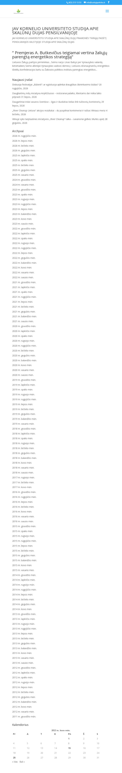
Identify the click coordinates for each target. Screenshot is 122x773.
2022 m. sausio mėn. (23, 277)
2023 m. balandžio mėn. (24, 213)
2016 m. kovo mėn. (22, 511)
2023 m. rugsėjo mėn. (23, 199)
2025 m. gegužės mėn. (23, 170)
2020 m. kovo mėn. (22, 365)
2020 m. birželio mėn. (23, 350)
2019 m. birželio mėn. (23, 409)
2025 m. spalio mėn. (22, 160)
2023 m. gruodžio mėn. (24, 189)
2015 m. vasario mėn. (23, 570)
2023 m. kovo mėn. (22, 218)
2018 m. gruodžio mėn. (24, 428)
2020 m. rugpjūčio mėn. (24, 345)
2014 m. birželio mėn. (23, 599)
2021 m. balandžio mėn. (24, 316)
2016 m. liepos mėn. (22, 501)
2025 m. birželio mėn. (23, 165)
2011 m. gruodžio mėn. (24, 716)
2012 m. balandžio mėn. (24, 701)
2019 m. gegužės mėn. (23, 413)
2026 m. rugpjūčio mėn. (24, 135)
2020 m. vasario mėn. (23, 370)
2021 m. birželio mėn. (23, 306)
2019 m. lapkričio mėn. (23, 384)
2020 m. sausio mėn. (23, 374)
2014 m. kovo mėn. (22, 609)
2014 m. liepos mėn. (22, 594)
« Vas (15, 761)
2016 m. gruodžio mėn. (24, 492)
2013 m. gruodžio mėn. (24, 614)
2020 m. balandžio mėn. (24, 360)
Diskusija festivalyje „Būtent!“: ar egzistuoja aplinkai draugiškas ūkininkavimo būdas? (55, 84)
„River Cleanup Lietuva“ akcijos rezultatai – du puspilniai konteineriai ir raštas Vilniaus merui (58, 110)
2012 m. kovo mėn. (22, 706)
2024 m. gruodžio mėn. (24, 179)
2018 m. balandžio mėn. (24, 457)
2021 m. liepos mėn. (22, 301)
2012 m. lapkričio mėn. (23, 672)
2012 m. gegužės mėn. (23, 697)
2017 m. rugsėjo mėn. (23, 477)
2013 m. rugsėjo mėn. (23, 623)
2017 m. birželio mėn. (23, 482)
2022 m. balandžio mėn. (24, 262)
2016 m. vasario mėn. (23, 516)
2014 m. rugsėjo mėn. (23, 584)
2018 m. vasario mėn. (23, 467)
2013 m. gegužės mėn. (23, 643)
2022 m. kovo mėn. (22, 267)
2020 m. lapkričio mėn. (23, 331)
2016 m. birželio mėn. (23, 506)
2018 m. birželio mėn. (23, 448)
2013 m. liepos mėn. (22, 633)
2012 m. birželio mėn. (23, 692)
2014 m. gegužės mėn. (23, 604)
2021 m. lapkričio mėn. (23, 287)
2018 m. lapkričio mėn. (23, 433)
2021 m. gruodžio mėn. (24, 282)
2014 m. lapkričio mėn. (23, 579)
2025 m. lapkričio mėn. (23, 155)
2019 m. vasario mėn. (23, 423)
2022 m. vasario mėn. (23, 272)
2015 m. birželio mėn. (23, 550)
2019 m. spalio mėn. (22, 389)
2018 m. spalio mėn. (22, 438)
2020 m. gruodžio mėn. (24, 326)
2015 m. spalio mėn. (22, 531)
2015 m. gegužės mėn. (23, 555)
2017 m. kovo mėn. (22, 487)
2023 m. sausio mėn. (23, 223)
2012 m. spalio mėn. (22, 677)
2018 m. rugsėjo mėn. (23, 443)
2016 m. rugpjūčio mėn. (24, 496)
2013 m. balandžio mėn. (24, 648)
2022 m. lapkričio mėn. (23, 233)
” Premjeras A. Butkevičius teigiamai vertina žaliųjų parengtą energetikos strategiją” (59, 55)
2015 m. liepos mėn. (22, 545)
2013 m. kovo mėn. (22, 652)
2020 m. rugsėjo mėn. (23, 340)
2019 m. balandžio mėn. (24, 418)
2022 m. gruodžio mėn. (24, 228)
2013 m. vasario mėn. (23, 657)
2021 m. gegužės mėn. (23, 311)
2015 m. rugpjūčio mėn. (24, 540)
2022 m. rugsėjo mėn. (23, 243)
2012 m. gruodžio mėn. (24, 667)
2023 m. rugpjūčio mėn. (24, 204)
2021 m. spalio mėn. (22, 291)
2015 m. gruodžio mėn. (24, 526)
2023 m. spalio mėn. (22, 194)
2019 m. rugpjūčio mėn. (24, 399)
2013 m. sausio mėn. (23, 662)
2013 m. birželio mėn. (23, 638)
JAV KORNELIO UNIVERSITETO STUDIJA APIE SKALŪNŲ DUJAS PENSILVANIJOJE (55, 30)
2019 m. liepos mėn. (22, 404)
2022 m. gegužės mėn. (23, 257)
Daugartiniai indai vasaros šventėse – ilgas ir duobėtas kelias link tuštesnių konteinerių (56, 101)
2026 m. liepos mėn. (22, 140)
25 (14, 757)
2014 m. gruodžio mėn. (24, 575)
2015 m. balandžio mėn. (24, 560)
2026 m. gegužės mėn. (23, 150)
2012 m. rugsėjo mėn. (23, 682)
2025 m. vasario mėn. (23, 174)
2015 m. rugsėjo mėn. (23, 535)
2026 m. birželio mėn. (23, 145)
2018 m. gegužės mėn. (23, 453)
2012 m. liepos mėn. (22, 687)
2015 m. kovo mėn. (22, 565)
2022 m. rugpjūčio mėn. (24, 248)
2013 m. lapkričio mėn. (23, 618)
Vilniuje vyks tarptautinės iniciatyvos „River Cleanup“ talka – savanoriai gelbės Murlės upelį (58, 119)
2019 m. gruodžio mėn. (24, 379)
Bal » (22, 761)
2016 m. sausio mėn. (23, 521)
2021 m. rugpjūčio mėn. (24, 296)
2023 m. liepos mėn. (22, 209)
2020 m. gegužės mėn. (23, 355)
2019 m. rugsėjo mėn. (23, 394)
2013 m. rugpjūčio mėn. (24, 628)
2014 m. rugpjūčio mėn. (24, 589)
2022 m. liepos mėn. (22, 252)
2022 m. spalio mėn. (22, 238)
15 (69, 748)
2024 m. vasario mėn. (23, 184)
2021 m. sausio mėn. (23, 321)
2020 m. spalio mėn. (22, 335)
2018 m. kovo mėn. (22, 462)
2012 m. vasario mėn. (23, 711)
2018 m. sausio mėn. (23, 472)
